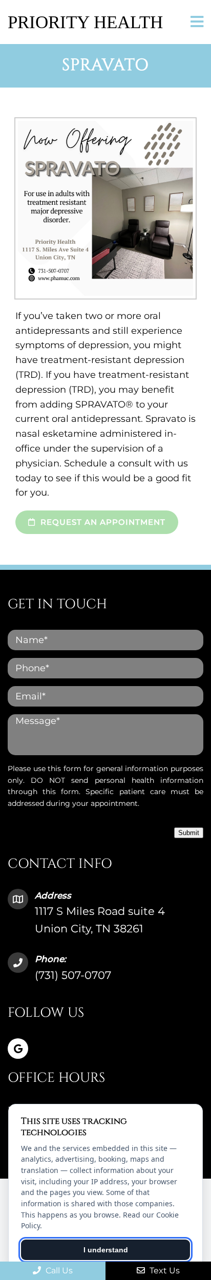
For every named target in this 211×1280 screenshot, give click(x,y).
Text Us (163, 1270)
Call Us (58, 1270)
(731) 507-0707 (73, 975)
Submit (188, 833)
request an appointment (101, 522)
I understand (105, 1250)
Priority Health (85, 22)
